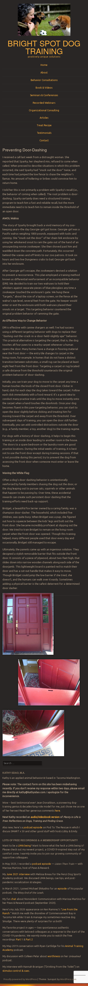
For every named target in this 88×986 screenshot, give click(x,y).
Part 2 (29, 939)
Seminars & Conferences (44, 95)
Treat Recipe (44, 125)
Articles (44, 117)
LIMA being (24, 845)
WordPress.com (68, 979)
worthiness (53, 956)
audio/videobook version (45, 817)
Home (44, 65)
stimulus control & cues (15, 970)
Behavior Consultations (44, 80)
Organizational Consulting (44, 110)
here (57, 810)
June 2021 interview (18, 874)
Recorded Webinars (44, 102)
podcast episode (33, 827)
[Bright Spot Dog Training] (44, 37)
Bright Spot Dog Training (44, 47)
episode (62, 888)
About (44, 72)
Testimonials (44, 133)
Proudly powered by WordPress (20, 979)
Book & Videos (44, 87)
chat (13, 899)
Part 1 (19, 939)
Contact (44, 140)
